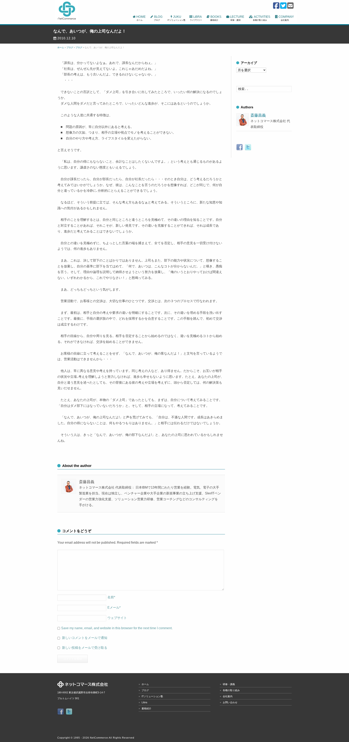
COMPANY (287, 18)
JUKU (176, 18)
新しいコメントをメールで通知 (84, 637)
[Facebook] (276, 7)
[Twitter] (283, 7)
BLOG (158, 18)
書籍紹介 (146, 708)
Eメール (114, 607)
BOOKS (216, 18)
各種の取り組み (231, 690)
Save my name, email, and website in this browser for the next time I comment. (116, 628)
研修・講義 (229, 684)
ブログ (145, 690)
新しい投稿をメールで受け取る (84, 647)
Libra (144, 702)
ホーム (145, 684)
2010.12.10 (66, 38)
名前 (111, 597)
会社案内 (227, 696)
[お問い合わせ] (290, 7)
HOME (141, 18)
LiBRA (196, 18)
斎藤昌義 (258, 115)
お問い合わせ (230, 702)
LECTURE (237, 18)
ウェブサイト (117, 618)
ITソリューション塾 (152, 696)
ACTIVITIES (262, 18)
